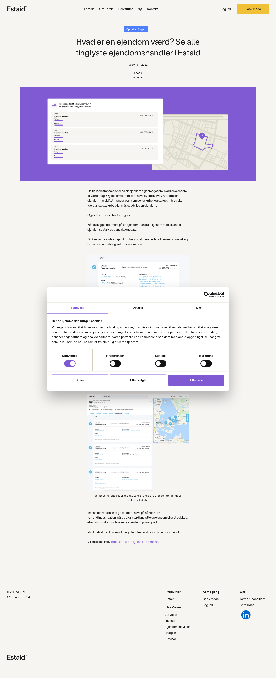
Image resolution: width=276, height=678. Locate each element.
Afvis (80, 380)
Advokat (171, 614)
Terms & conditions (253, 599)
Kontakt (152, 9)
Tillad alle (196, 380)
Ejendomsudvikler (177, 626)
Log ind (226, 9)
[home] (24, 9)
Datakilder (247, 605)
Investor (171, 620)
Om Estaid (106, 9)
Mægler (170, 632)
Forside (89, 9)
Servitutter (125, 9)
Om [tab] (198, 307)
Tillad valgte (138, 380)
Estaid (169, 599)
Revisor (170, 638)
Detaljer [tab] (138, 307)
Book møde (253, 9)
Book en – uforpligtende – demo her (134, 541)
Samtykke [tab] (77, 307)
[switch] (115, 363)
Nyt (139, 9)
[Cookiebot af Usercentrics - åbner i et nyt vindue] (206, 295)
